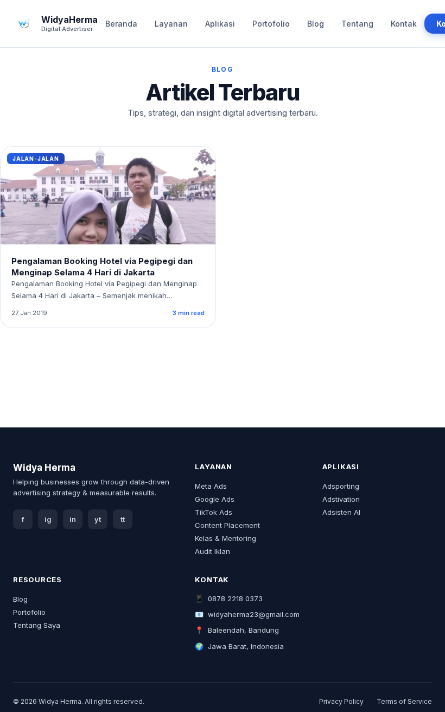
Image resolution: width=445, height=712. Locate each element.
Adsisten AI (341, 512)
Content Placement (227, 525)
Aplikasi (220, 23)
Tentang (357, 23)
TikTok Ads (213, 512)
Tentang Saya (36, 625)
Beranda (121, 23)
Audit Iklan (212, 551)
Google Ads (214, 499)
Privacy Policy (341, 701)
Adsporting (340, 486)
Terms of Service (404, 701)
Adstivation (341, 499)
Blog (315, 23)
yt (97, 519)
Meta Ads (211, 486)
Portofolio (271, 23)
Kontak (404, 23)
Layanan (171, 23)
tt (122, 519)
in (72, 519)
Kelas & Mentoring (225, 538)
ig (48, 519)
